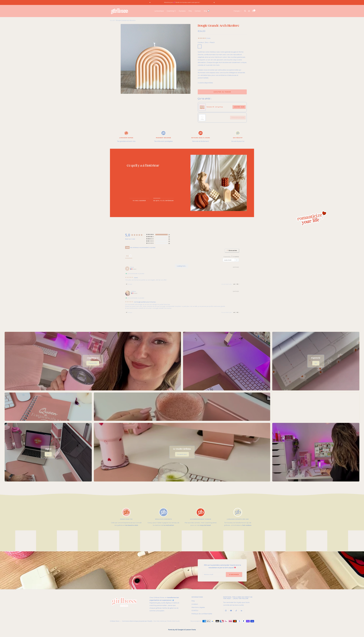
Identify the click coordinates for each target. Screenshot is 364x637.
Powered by (231, 256)
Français (237, 11)
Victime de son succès (237, 117)
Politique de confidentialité (201, 614)
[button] (235, 284)
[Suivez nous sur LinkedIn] (241, 610)
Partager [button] (129, 284)
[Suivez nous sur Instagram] (225, 610)
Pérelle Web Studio (173, 621)
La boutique (159, 11)
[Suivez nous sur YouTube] (231, 610)
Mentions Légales (198, 607)
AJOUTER (239, 107)
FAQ (190, 11)
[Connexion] (249, 11)
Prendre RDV (93, 363)
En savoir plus (182, 454)
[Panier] (253, 11)
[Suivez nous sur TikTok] (236, 610)
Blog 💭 (207, 11)
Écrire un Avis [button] (233, 250)
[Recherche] (245, 11)
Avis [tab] (127, 256)
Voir (316, 363)
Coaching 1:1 (171, 11)
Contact (198, 11)
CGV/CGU (194, 610)
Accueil (112, 20)
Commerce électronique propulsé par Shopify (137, 621)
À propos (182, 11)
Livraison (194, 604)
